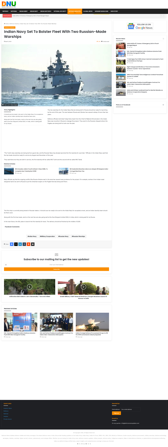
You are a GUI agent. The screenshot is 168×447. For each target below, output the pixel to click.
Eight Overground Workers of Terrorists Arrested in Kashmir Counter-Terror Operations (143, 68)
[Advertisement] (56, 139)
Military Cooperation (48, 236)
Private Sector (8, 419)
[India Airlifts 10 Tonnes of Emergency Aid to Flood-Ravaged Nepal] (121, 46)
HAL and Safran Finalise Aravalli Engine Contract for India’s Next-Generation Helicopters (56, 334)
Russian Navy (63, 236)
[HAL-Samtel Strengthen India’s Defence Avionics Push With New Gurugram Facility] (20, 322)
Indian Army (23, 11)
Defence (5, 11)
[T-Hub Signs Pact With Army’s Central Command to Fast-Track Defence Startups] (121, 61)
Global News (87, 11)
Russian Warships (79, 236)
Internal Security (60, 11)
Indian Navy (34, 11)
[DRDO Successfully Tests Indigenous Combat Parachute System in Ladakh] (121, 77)
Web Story (114, 11)
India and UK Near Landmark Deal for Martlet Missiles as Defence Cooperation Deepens (145, 91)
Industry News (8, 408)
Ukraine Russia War (101, 11)
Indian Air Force (45, 11)
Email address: (116, 409)
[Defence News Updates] (8, 4)
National (14, 11)
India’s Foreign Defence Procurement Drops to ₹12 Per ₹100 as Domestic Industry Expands (92, 334)
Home (7, 23)
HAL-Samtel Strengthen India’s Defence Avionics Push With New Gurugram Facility (35, 15)
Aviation (6, 416)
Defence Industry (75, 11)
